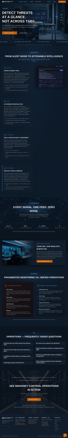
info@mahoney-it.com (32, 423)
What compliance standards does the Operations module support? (48, 362)
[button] (51, 76)
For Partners (38, 1)
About (56, 426)
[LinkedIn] (6, 426)
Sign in (54, 1)
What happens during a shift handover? (14, 362)
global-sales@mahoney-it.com (20, 424)
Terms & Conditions (53, 436)
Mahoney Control (23, 1)
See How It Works (23, 33)
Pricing (31, 1)
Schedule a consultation (9, 32)
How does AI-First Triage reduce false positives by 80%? (17, 350)
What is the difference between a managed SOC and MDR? (49, 349)
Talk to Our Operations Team (44, 261)
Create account (62, 1)
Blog (55, 423)
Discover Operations (33, 399)
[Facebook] (3, 426)
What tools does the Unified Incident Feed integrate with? (17, 344)
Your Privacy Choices (46, 436)
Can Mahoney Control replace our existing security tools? (17, 357)
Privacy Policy (40, 436)
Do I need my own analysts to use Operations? (48, 343)
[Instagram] (9, 426)
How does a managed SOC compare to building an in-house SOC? (49, 355)
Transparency (59, 436)
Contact (49, 1)
